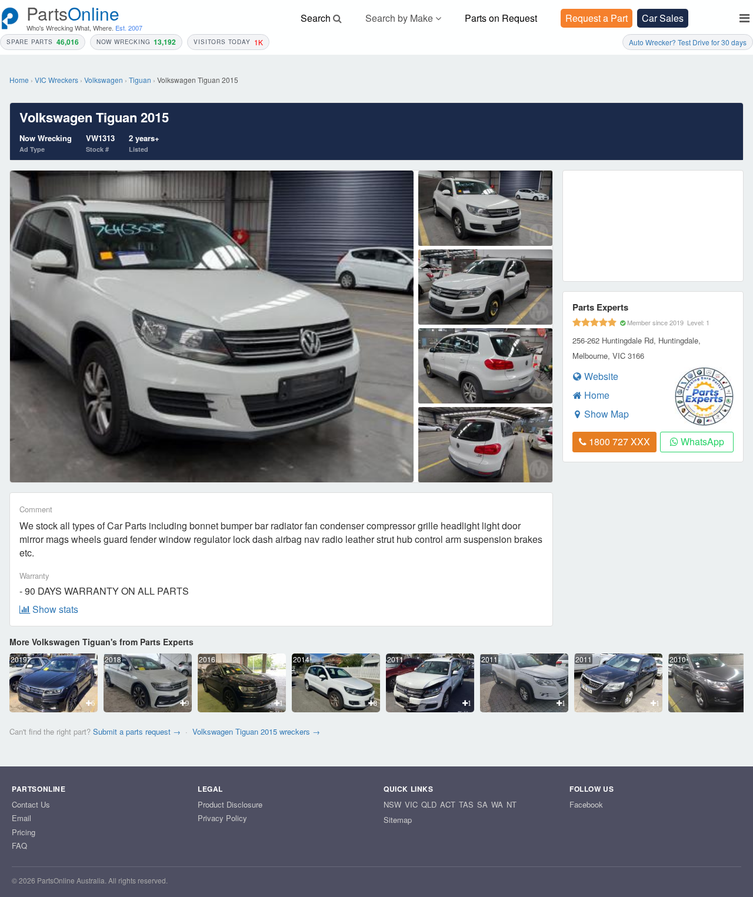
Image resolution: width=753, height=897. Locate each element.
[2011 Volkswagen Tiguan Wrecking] (430, 708)
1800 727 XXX (618, 441)
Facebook (586, 804)
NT (512, 804)
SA (482, 804)
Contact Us (31, 804)
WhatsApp (701, 441)
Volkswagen (103, 80)
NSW (392, 804)
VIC (411, 804)
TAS (466, 804)
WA (497, 804)
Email (21, 817)
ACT (447, 804)
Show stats (54, 609)
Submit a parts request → (137, 731)
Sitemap (398, 819)
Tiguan (140, 80)
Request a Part (596, 18)
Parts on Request (501, 18)
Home (19, 80)
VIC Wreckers (56, 80)
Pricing (23, 832)
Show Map (605, 414)
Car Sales (663, 18)
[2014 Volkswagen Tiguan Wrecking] (336, 708)
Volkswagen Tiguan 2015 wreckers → (256, 731)
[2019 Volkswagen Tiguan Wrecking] (53, 708)
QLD (429, 804)
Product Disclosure (230, 804)
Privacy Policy (222, 817)
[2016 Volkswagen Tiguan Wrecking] (242, 708)
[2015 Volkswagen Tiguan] (485, 208)
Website (600, 376)
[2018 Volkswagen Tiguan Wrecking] (148, 708)
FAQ (19, 845)
